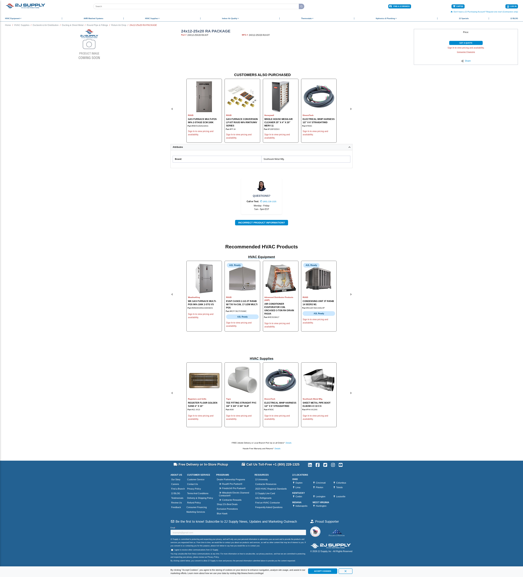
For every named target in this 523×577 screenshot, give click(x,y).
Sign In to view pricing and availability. (466, 48)
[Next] (350, 110)
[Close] (345, 571)
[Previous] (172, 110)
